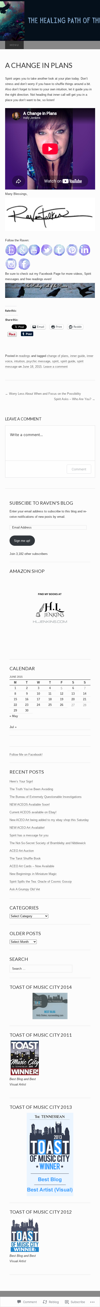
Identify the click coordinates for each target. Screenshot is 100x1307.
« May (14, 716)
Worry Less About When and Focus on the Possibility (43, 393)
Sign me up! (22, 541)
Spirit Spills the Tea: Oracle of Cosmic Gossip (41, 881)
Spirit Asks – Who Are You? (74, 399)
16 (26, 699)
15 (15, 699)
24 (38, 705)
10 (38, 693)
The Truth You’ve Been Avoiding (31, 789)
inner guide (77, 356)
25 (50, 705)
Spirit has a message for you (29, 835)
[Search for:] (90, 45)
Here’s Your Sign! (21, 781)
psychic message (38, 361)
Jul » (13, 727)
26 (61, 705)
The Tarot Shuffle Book (25, 858)
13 (73, 693)
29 (15, 710)
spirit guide (67, 361)
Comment (79, 469)
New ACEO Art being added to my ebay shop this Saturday (49, 820)
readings (24, 356)
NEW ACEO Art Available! (27, 827)
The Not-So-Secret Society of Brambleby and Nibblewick (48, 843)
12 (61, 693)
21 (84, 699)
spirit (55, 361)
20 (73, 699)
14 (84, 693)
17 (38, 699)
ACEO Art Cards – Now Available (32, 866)
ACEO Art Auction (22, 851)
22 (15, 705)
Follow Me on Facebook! (26, 754)
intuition (19, 361)
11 (49, 693)
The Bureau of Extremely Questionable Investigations (46, 797)
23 (26, 705)
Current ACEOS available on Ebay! (33, 812)
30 (26, 710)
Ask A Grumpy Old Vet (25, 889)
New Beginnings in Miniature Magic (33, 874)
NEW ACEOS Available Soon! (30, 804)
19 (61, 699)
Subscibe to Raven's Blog (41, 503)
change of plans (57, 356)
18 (50, 699)
